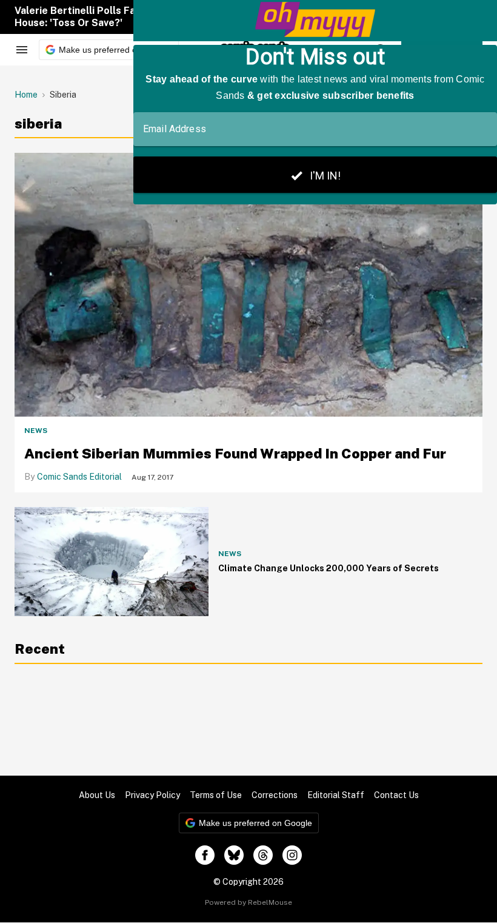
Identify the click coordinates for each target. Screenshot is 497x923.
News (35, 430)
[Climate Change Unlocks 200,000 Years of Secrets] (111, 561)
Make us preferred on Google (115, 50)
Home (26, 94)
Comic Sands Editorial (79, 477)
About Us (97, 795)
